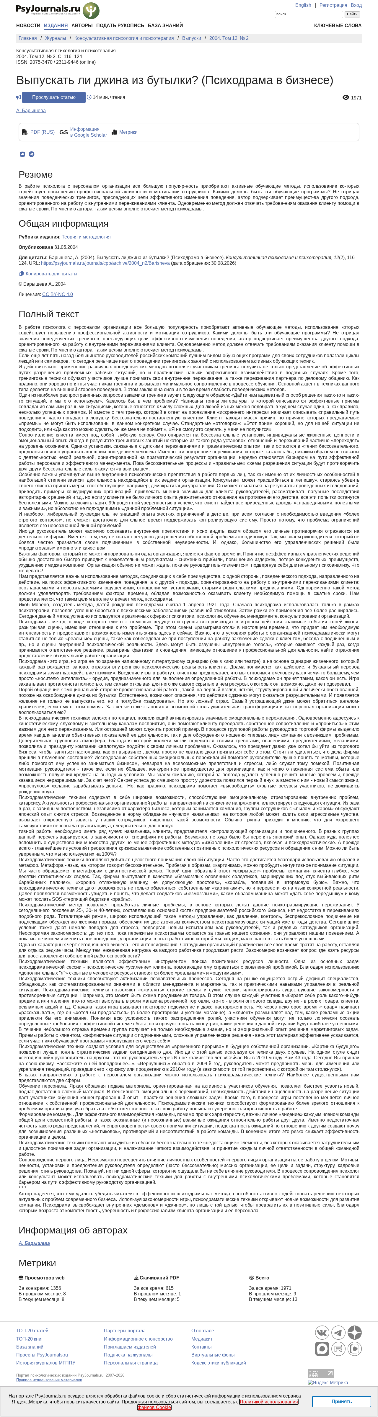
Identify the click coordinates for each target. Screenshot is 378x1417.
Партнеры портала (125, 1330)
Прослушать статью (54, 97)
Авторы (82, 25)
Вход (356, 5)
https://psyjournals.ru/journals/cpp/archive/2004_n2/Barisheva (105, 263)
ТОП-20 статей (32, 1330)
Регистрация (333, 5)
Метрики (128, 132)
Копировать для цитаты (51, 273)
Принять (342, 1401)
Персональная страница (131, 1362)
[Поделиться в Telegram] (31, 154)
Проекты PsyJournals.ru (42, 1354)
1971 (356, 97)
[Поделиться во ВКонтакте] (22, 154)
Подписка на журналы (128, 1354)
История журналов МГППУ (45, 1362)
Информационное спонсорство (138, 1338)
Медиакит (202, 1338)
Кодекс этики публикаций (218, 1362)
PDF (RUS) (42, 132)
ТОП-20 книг (29, 1338)
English (303, 5)
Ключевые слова (338, 25)
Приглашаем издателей (130, 1346)
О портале (202, 1330)
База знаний (165, 25)
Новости (28, 25)
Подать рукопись (120, 25)
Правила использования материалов (49, 1380)
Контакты (201, 1346)
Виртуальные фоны (213, 1354)
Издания (56, 25)
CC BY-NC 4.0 (57, 294)
